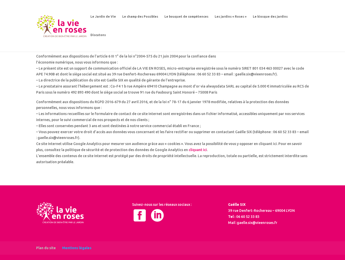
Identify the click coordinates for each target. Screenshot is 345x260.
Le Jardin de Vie (103, 16)
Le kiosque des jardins (270, 16)
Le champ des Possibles (140, 16)
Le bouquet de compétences (186, 16)
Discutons (98, 35)
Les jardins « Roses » (231, 16)
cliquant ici (198, 150)
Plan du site (46, 248)
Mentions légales (76, 248)
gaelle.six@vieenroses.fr (257, 223)
